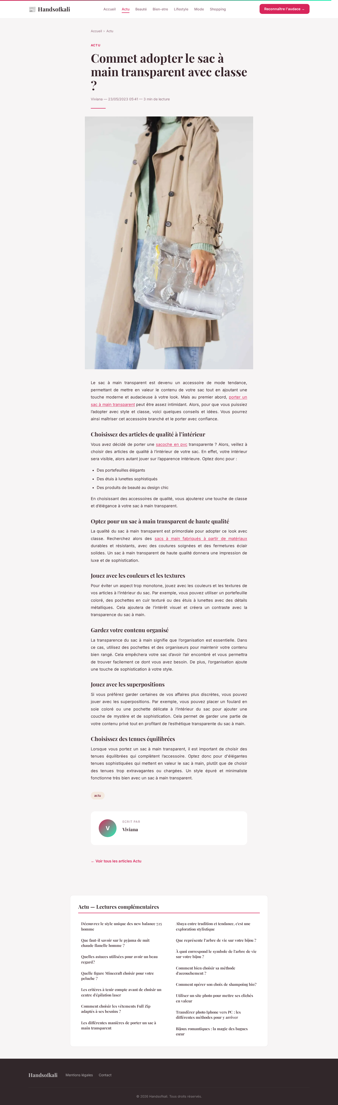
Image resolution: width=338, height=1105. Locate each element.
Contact (105, 1075)
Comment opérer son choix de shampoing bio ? (216, 984)
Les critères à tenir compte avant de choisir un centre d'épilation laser (121, 992)
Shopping (218, 9)
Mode (199, 9)
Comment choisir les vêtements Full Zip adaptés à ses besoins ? (115, 1009)
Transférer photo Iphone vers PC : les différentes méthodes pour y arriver (208, 1015)
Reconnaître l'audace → (284, 9)
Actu (125, 9)
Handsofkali (49, 9)
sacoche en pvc (171, 444)
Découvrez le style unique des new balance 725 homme (121, 926)
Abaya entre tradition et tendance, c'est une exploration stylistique (213, 926)
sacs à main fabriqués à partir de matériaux (201, 538)
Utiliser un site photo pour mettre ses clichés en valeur (214, 998)
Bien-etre (160, 9)
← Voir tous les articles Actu (116, 861)
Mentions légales (79, 1075)
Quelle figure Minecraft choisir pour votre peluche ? (117, 976)
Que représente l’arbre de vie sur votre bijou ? (216, 940)
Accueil (109, 9)
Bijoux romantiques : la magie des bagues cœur (212, 1031)
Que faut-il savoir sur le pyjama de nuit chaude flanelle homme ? (115, 943)
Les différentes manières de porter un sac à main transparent (118, 1025)
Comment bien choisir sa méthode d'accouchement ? (205, 970)
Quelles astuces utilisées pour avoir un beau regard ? (119, 959)
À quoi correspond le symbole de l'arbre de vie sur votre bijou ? (216, 954)
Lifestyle (181, 9)
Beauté (141, 9)
